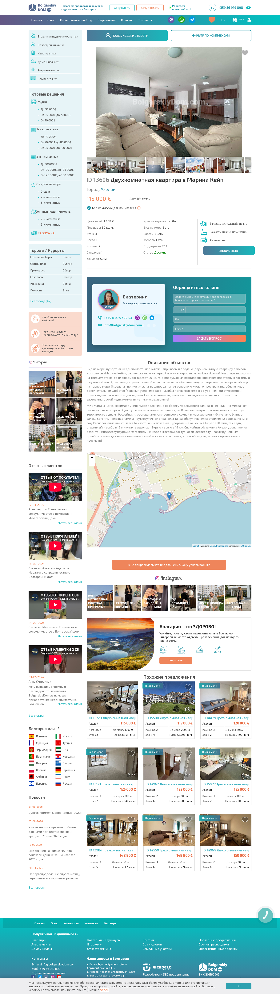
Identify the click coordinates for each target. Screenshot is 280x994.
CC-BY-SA (245, 545)
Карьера (110, 923)
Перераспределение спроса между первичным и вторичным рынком (54, 876)
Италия (67, 736)
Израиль (41, 783)
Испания (41, 736)
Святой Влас (38, 263)
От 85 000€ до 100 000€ (57, 147)
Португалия (43, 756)
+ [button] (92, 457)
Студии (41, 102)
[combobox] (179, 309)
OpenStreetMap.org (219, 545)
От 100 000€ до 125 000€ (57, 169)
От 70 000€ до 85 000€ (56, 142)
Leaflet (196, 545)
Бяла (66, 290)
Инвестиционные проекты (218, 948)
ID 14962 (185, 784)
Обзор (67, 270)
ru (240, 19)
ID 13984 (123, 850)
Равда (67, 257)
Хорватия (69, 756)
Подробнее (176, 660)
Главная (36, 20)
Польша (41, 770)
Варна (67, 283)
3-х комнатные (47, 156)
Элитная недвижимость (53, 211)
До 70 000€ (48, 136)
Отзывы (126, 20)
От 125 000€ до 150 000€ (57, 175)
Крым (66, 776)
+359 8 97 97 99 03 (118, 317)
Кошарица (37, 283)
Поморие (36, 290)
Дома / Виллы (41, 948)
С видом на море (48, 184)
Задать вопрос (209, 338)
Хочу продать (150, 7)
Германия (69, 770)
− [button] (92, 463)
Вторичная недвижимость (58, 36)
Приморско (37, 270)
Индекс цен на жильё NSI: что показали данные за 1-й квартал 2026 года (52, 855)
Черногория (44, 749)
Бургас (67, 263)
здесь (104, 990)
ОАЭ (65, 749)
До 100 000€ (49, 164)
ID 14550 (191, 850)
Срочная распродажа (214, 944)
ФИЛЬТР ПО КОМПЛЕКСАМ (211, 35)
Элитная (148, 940)
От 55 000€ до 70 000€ (56, 114)
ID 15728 (134, 718)
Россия (67, 783)
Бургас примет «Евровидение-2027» (55, 812)
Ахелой (108, 189)
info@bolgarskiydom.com (123, 325)
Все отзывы (36, 715)
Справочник (107, 20)
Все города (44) (40, 301)
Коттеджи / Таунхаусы (103, 940)
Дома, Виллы (48, 62)
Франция (42, 743)
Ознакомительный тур (76, 20)
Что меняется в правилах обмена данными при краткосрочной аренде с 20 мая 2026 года (52, 831)
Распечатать (218, 240)
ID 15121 (131, 784)
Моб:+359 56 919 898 (45, 968)
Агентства (71, 923)
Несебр (67, 277)
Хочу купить (122, 7)
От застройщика (51, 45)
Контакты (145, 20)
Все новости (37, 887)
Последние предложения (217, 940)
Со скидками (152, 944)
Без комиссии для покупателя (114, 208)
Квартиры (47, 53)
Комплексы (47, 79)
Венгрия (41, 763)
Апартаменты (49, 70)
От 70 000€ (48, 120)
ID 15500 (191, 718)
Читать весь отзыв (70, 523)
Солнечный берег (41, 257)
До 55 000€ (48, 109)
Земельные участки (157, 948)
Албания (41, 776)
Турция (67, 743)
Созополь (36, 277)
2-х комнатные (47, 129)
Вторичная (94, 944)
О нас (51, 20)
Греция (67, 763)
